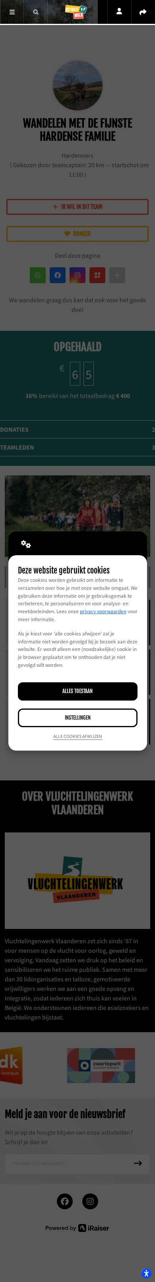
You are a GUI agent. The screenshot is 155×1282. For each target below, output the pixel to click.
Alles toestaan (77, 691)
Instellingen (78, 717)
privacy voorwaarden (103, 611)
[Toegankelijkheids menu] (146, 1273)
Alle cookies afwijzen (77, 736)
